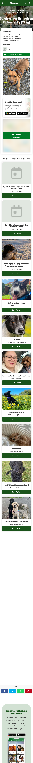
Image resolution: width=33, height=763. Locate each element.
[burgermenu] (2, 3)
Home (5, 10)
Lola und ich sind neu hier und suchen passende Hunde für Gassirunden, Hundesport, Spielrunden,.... (16, 265)
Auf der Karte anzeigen (16, 136)
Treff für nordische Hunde (16, 303)
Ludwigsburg (20, 10)
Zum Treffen (16, 195)
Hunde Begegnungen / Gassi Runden (16, 521)
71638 (27, 10)
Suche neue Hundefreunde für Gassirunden (16, 376)
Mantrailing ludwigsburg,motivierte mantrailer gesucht (16, 226)
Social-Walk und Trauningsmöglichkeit (16, 485)
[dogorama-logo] (15, 3)
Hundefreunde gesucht (16, 412)
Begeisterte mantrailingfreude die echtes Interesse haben (16, 188)
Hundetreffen (12, 10)
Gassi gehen (16, 339)
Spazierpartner (16, 449)
